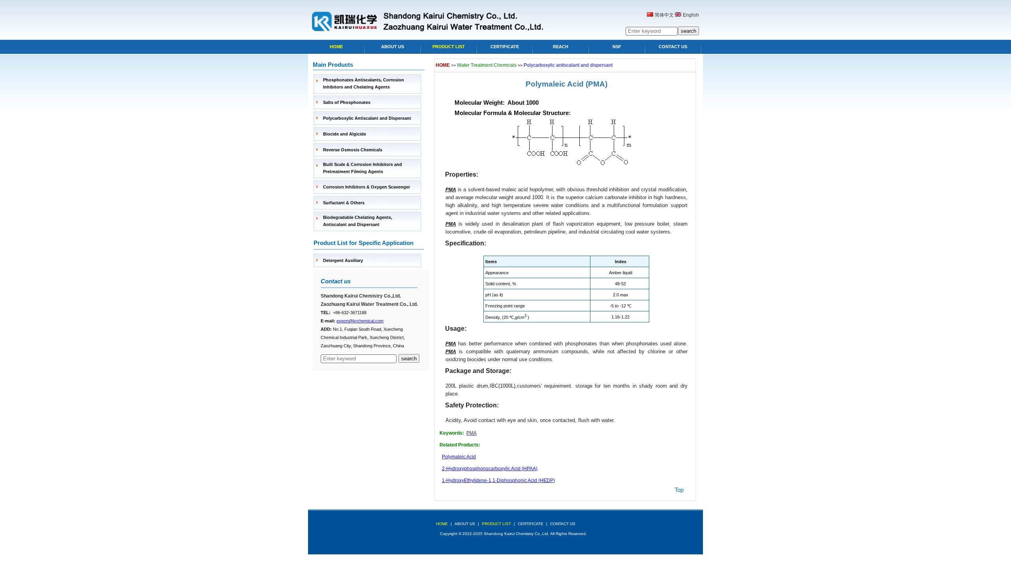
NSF (617, 46)
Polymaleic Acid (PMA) (566, 84)
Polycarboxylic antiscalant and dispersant (568, 65)
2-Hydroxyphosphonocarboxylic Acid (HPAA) (489, 468)
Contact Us (673, 46)
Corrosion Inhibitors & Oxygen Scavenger (366, 187)
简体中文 (664, 15)
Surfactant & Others (344, 202)
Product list (448, 46)
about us (465, 524)
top (679, 489)
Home (336, 46)
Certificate (504, 46)
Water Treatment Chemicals (487, 65)
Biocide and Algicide (344, 134)
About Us (392, 46)
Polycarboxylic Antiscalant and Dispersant (367, 118)
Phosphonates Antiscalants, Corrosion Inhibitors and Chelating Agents (363, 83)
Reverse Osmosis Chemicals (352, 149)
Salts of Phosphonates (346, 102)
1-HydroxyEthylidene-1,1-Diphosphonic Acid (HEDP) (498, 480)
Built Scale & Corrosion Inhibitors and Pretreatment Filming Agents (362, 168)
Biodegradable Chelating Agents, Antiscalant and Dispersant (357, 221)
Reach (560, 46)
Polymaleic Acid (459, 457)
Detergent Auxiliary (343, 260)
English (691, 15)
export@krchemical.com (359, 320)
